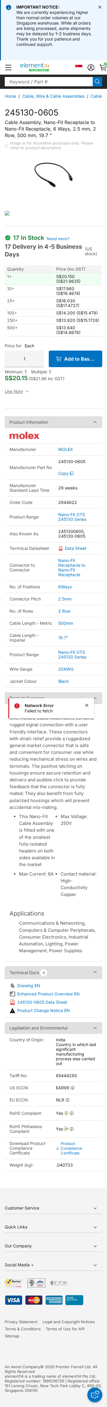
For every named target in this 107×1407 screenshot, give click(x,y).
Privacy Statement (21, 1321)
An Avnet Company (22, 1366)
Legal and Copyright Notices (69, 1321)
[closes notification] (100, 7)
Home (10, 96)
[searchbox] (49, 81)
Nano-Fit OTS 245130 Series (72, 517)
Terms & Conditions (23, 1328)
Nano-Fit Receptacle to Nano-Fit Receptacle (71, 567)
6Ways (65, 586)
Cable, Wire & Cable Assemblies (53, 96)
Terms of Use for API (65, 1328)
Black (63, 681)
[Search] (97, 81)
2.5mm (65, 598)
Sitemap (12, 1336)
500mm (65, 623)
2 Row (64, 610)
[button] (8, 67)
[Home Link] (46, 67)
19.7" (63, 637)
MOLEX (65, 449)
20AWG (65, 669)
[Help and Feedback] (94, 1394)
